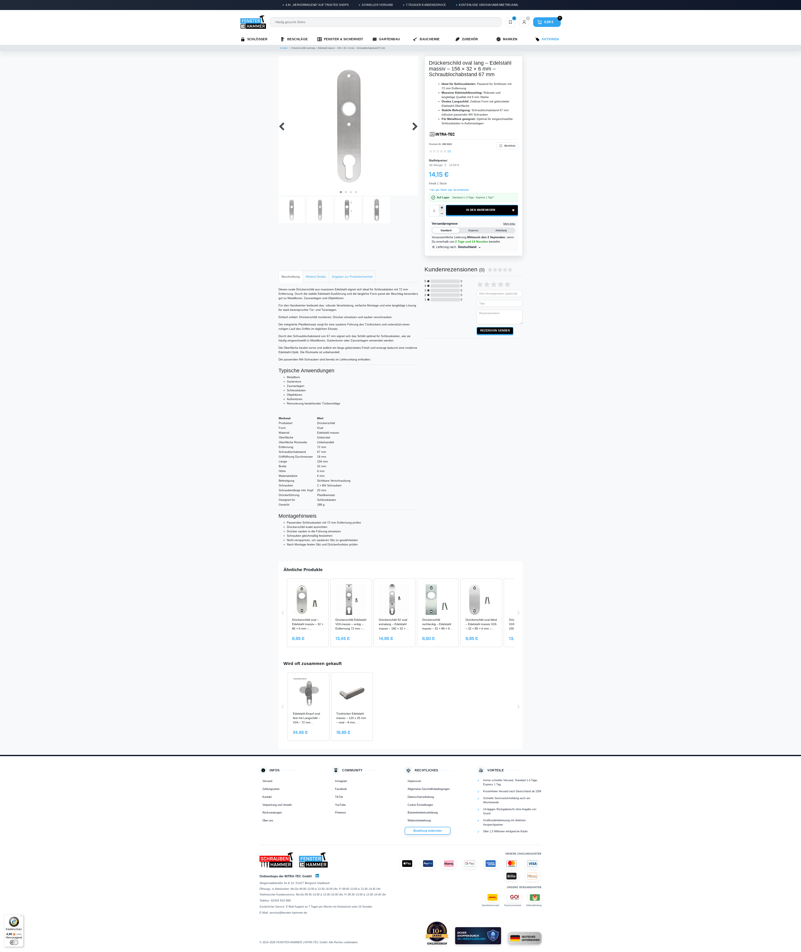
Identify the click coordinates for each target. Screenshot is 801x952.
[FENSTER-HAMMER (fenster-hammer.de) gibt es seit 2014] (436, 933)
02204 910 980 (281, 900)
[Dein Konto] (524, 22)
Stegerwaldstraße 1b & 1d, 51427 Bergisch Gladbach (294, 883)
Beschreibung (291, 276)
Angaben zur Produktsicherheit (352, 276)
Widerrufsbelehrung (419, 820)
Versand (267, 781)
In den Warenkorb (480, 210)
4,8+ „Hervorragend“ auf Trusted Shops (317, 4)
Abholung (501, 230)
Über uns (267, 820)
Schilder (284, 48)
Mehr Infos (509, 223)
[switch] (14, 942)
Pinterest (340, 812)
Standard (446, 230)
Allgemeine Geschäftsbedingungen (429, 789)
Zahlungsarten (271, 789)
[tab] (290, 277)
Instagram (341, 781)
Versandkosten (460, 190)
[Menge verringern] (442, 214)
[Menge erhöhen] (442, 208)
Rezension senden (495, 330)
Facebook (341, 789)
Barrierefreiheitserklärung (423, 812)
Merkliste (509, 145)
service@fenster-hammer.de (288, 912)
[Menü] (21, 916)
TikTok (339, 796)
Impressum (414, 781)
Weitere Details (316, 276)
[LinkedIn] (317, 876)
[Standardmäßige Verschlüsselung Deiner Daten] (478, 935)
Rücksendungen (272, 812)
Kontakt (267, 796)
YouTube (340, 804)
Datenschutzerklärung (421, 796)
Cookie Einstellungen (420, 804)
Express (474, 230)
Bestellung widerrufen (427, 830)
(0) (449, 151)
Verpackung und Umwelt (277, 804)
